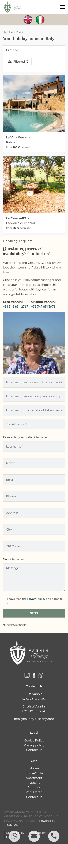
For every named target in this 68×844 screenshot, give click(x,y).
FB (34, 675)
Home (34, 768)
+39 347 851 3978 (43, 306)
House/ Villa (34, 773)
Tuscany (34, 782)
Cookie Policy (34, 740)
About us (34, 787)
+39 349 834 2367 (15, 306)
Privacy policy (36, 598)
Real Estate (34, 792)
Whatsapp (41, 675)
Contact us (34, 750)
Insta (27, 675)
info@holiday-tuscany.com (34, 719)
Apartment (34, 778)
